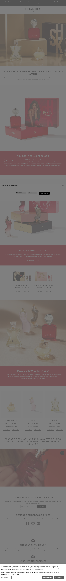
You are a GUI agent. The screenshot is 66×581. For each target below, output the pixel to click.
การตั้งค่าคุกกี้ (4, 577)
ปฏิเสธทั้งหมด (58, 577)
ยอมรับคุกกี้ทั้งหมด (47, 577)
